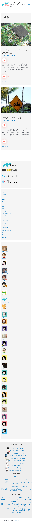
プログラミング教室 (14, 510)
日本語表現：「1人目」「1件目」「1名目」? (16, 479)
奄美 (20, 510)
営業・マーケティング (7, 230)
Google (3, 199)
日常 (3, 232)
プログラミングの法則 (11, 118)
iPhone (4, 502)
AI (2, 497)
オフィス (7, 508)
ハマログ (15, 2)
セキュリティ (5, 223)
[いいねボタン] (4, 60)
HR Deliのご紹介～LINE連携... (17, 450)
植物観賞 (25, 510)
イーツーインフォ (9, 506)
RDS (6, 504)
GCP (3, 197)
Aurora (15, 497)
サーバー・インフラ (6, 218)
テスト (20, 508)
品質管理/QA (5, 227)
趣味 (20, 512)
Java (3, 204)
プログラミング (6, 510)
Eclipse (14, 499)
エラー (3, 508)
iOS (2, 201)
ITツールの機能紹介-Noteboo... (17, 453)
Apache (11, 498)
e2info (3, 500)
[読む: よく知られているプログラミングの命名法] (16, 34)
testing (18, 504)
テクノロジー (5, 225)
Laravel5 (19, 502)
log (25, 502)
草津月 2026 (16, 476)
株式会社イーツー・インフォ (21, 520)
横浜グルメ (4, 237)
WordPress (4, 211)
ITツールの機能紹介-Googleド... (17, 448)
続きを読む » (5, 81)
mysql (29, 502)
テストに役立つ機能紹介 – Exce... (17, 460)
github (23, 499)
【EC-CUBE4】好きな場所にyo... (17, 465)
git (20, 499)
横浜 (3, 234)
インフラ (3, 506)
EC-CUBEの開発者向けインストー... (17, 470)
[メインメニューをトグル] (29, 4)
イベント (30, 504)
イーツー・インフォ (6, 213)
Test (13, 504)
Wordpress (24, 504)
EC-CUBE (4, 194)
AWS (3, 192)
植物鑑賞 (12, 512)
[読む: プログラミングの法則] (16, 100)
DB (29, 498)
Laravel (3, 206)
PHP (3, 208)
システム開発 (5, 55)
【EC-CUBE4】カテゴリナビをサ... (17, 463)
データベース (26, 508)
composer (25, 497)
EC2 (12, 499)
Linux (23, 502)
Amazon (6, 498)
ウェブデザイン (5, 215)
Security (9, 504)
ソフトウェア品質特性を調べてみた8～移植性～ (16, 486)
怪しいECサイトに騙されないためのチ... (17, 468)
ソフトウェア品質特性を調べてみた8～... (18, 458)
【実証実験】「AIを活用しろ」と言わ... (17, 455)
